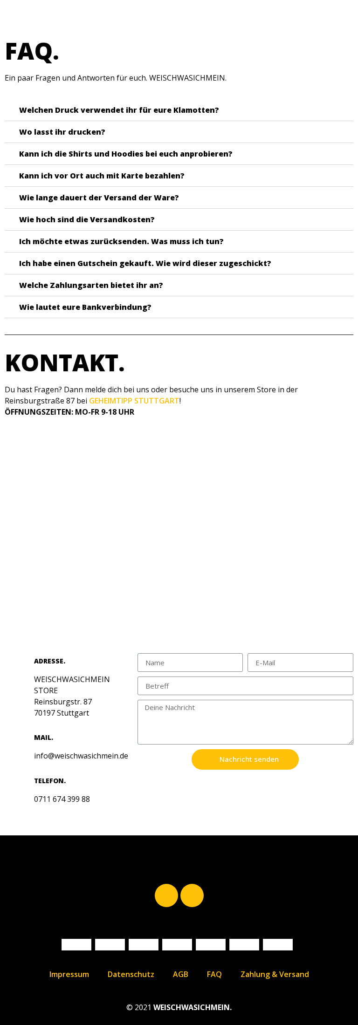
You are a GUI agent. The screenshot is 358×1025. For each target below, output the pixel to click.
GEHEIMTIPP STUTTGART (134, 401)
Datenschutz (131, 974)
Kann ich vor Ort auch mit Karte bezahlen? (102, 176)
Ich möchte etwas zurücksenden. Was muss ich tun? (121, 241)
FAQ (214, 974)
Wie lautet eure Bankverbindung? (85, 307)
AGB (180, 974)
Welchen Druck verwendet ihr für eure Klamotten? (119, 110)
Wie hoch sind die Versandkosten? (87, 219)
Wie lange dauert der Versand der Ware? (99, 197)
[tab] (179, 110)
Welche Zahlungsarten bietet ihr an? (91, 285)
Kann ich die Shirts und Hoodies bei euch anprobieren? (126, 154)
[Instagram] (192, 895)
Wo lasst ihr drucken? (62, 132)
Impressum (69, 974)
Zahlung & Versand (275, 974)
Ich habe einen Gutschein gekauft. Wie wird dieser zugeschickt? (145, 263)
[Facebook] (166, 895)
